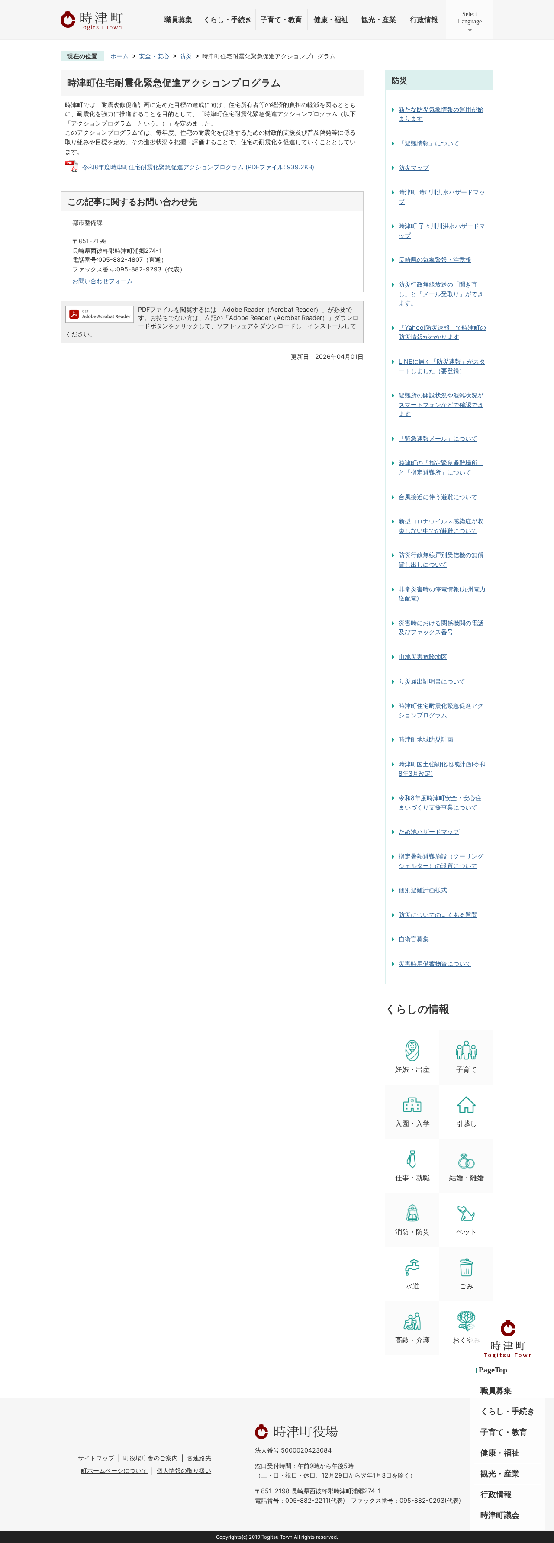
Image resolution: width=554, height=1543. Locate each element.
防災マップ (414, 167)
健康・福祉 (331, 19)
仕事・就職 (412, 1178)
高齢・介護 (412, 1340)
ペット (466, 1232)
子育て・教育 (281, 19)
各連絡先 (199, 1458)
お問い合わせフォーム (102, 280)
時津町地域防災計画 (426, 739)
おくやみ (466, 1340)
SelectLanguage (470, 17)
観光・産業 (378, 19)
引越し (466, 1124)
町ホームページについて (114, 1470)
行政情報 (424, 19)
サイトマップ (96, 1458)
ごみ (466, 1286)
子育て (466, 1069)
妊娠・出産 (412, 1069)
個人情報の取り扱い (184, 1470)
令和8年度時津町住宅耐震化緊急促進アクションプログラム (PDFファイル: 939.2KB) (198, 167)
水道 (412, 1286)
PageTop (493, 1369)
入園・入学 (412, 1124)
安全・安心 (154, 56)
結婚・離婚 (466, 1178)
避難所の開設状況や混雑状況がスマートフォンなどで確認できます (441, 404)
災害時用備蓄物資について (435, 963)
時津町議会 (499, 1515)
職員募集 (178, 19)
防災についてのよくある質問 (438, 914)
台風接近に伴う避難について (438, 496)
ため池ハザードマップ (429, 831)
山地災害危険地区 (423, 656)
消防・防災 (412, 1232)
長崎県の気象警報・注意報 (435, 259)
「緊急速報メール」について (438, 438)
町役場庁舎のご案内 (150, 1458)
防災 (186, 56)
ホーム (119, 56)
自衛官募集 (414, 939)
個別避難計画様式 (423, 890)
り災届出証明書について (432, 681)
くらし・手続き (227, 19)
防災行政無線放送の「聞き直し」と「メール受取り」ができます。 (441, 294)
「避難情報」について (429, 143)
